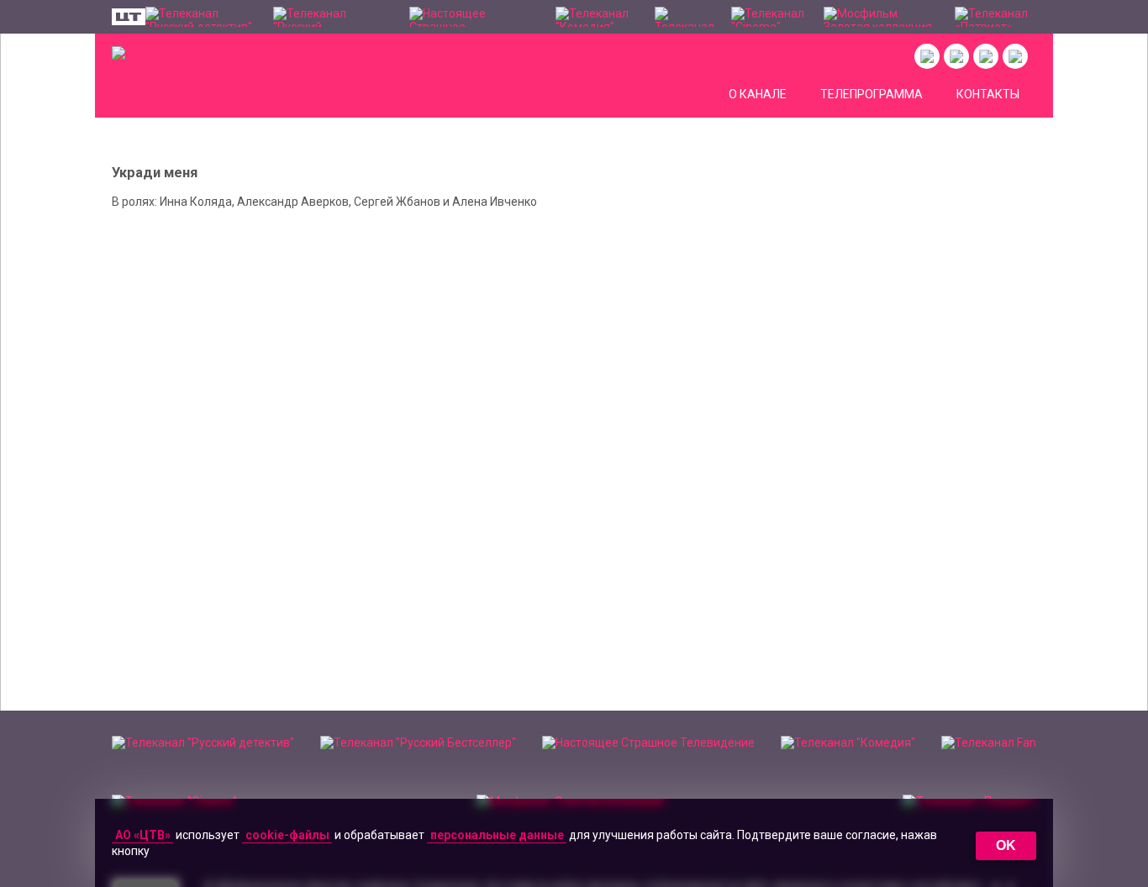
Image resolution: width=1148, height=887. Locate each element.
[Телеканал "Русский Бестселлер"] (332, 17)
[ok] (956, 56)
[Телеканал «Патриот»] (995, 17)
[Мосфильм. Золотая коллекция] (881, 17)
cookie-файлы (287, 835)
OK (1006, 845)
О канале (758, 94)
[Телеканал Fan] (684, 17)
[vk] (927, 56)
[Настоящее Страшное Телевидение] (474, 17)
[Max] (1015, 56)
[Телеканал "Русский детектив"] (200, 17)
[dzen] (985, 56)
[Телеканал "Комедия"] (596, 17)
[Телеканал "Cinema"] (769, 17)
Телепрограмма (871, 94)
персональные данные (497, 835)
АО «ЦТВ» (143, 835)
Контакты (987, 94)
